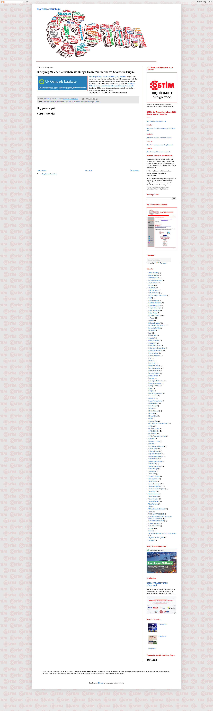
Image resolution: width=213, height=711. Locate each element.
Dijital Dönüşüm (153, 310)
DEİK (150, 298)
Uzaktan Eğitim (153, 523)
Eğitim (150, 320)
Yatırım (150, 531)
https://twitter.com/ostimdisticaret (156, 121)
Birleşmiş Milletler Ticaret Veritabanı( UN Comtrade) (107, 77)
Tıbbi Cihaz (152, 481)
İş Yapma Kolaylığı (154, 383)
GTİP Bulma (152, 335)
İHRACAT (151, 363)
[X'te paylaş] (91, 99)
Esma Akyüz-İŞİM (154, 328)
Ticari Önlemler (153, 501)
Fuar (149, 333)
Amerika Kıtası (153, 275)
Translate (163, 263)
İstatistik (151, 378)
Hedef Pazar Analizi (48, 101)
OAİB (150, 418)
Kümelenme (152, 406)
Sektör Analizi (153, 459)
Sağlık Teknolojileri (154, 454)
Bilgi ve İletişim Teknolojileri (157, 295)
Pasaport (151, 438)
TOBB (150, 511)
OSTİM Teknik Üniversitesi (157, 436)
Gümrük (151, 338)
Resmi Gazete (153, 449)
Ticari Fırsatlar (153, 496)
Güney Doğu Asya (154, 346)
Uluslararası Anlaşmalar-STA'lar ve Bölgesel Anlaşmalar (160, 517)
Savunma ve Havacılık (155, 456)
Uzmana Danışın (154, 526)
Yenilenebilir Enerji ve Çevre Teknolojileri (162, 533)
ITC (149, 358)
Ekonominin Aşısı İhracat (156, 325)
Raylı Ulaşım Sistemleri (156, 446)
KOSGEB (151, 398)
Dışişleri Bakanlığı (154, 308)
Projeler (151, 443)
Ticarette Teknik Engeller (156, 489)
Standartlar (152, 471)
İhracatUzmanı (153, 376)
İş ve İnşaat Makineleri (155, 381)
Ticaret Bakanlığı (154, 484)
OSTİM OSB (152, 434)
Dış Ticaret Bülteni (154, 303)
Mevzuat (151, 413)
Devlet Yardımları (154, 300)
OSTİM (150, 426)
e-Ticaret (151, 318)
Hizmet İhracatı (153, 353)
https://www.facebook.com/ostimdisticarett (159, 138)
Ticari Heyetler (153, 499)
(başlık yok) (162, 624)
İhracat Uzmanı (59, 101)
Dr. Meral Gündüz (154, 315)
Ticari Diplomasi (153, 494)
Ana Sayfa (88, 170)
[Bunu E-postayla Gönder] (87, 99)
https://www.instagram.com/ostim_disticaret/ (159, 145)
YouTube (151, 540)
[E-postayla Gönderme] (83, 98)
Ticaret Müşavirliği (154, 486)
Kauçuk (150, 391)
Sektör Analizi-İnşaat (155, 461)
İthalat (150, 388)
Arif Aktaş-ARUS (153, 278)
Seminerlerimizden (154, 466)
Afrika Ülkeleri (153, 273)
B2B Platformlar (153, 293)
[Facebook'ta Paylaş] (94, 99)
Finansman (152, 330)
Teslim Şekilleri (153, 479)
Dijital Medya (152, 313)
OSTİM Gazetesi (153, 428)
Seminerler (152, 464)
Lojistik (150, 408)
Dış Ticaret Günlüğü (48, 9)
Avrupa (150, 285)
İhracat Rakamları (154, 368)
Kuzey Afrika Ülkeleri (155, 401)
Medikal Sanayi (153, 411)
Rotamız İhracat (153, 451)
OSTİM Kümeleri (153, 431)
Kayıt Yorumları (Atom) (49, 174)
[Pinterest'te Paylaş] (96, 99)
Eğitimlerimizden (154, 323)
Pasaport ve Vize (154, 441)
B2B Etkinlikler (153, 290)
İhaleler (150, 361)
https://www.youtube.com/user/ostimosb (158, 152)
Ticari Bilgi (68, 101)
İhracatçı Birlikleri (154, 373)
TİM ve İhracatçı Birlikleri (156, 509)
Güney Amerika (153, 340)
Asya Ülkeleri (152, 283)
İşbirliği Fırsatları (153, 386)
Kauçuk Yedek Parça (155, 393)
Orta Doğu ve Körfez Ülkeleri (158, 423)
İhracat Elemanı (153, 366)
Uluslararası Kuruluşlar (87, 101)
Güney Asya (152, 343)
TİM (149, 506)
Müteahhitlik (152, 416)
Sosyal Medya (153, 469)
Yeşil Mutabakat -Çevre (156, 538)
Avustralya (151, 288)
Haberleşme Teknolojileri (156, 348)
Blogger (101, 683)
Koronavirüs (152, 396)
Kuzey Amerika (153, 403)
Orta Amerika (152, 421)
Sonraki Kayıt (41, 170)
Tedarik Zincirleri (154, 476)
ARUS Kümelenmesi (155, 280)
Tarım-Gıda (152, 474)
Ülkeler (97, 101)
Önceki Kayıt (134, 170)
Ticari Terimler (76, 101)
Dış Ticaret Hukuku (154, 305)
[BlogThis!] (89, 99)
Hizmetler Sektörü (154, 356)
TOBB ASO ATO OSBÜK (156, 514)
